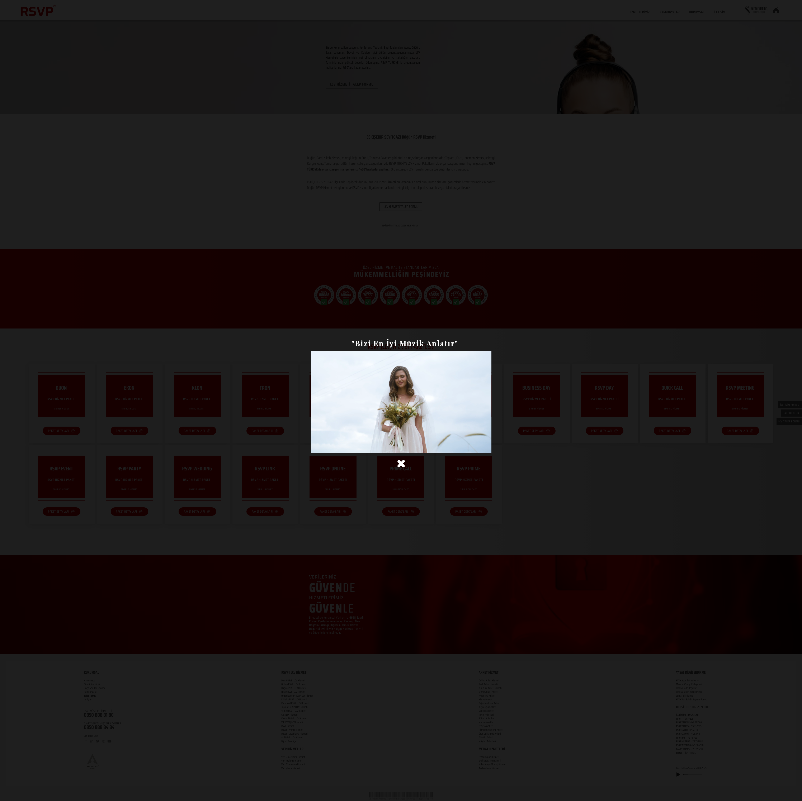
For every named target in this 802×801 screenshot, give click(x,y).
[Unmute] (323, 447)
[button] (401, 463)
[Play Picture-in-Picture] (478, 447)
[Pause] (316, 447)
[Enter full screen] (486, 447)
